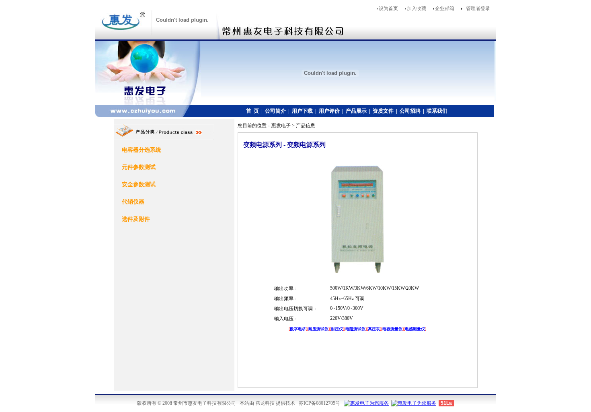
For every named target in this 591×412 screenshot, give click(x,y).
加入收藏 (416, 8)
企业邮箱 (444, 8)
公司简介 (275, 111)
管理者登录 (478, 8)
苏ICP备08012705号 (319, 403)
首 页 (252, 111)
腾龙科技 (265, 403)
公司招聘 (410, 111)
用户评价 (329, 111)
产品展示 (356, 111)
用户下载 (302, 111)
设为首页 (388, 8)
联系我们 (437, 111)
